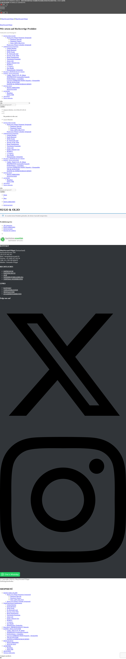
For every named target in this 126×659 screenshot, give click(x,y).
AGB (5, 275)
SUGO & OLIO (12, 89)
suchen (2, 106)
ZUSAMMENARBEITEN (12, 294)
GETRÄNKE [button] (6, 91)
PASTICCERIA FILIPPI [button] (9, 36)
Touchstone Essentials (14, 59)
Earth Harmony (11, 50)
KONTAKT (7, 288)
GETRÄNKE (7, 646)
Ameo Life (10, 61)
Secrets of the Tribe (13, 55)
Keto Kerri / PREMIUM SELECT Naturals (14, 71)
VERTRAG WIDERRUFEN (13, 279)
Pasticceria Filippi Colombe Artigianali (19, 45)
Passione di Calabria (9, 230)
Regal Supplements (13, 57)
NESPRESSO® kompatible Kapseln (18, 77)
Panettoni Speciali (16, 39)
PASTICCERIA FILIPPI (10, 593)
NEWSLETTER (8, 292)
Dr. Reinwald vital (12, 54)
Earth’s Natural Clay (13, 63)
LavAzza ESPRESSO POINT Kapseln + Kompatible (23, 80)
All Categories (7, 225)
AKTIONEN (6, 96)
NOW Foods (11, 52)
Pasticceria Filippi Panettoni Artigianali (19, 594)
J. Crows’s (10, 66)
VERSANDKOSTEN (10, 290)
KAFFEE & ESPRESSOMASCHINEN (19, 84)
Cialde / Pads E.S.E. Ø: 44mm (16, 75)
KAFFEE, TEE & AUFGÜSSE (12, 629)
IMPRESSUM (8, 271)
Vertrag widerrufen (8, 98)
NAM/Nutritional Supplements (12, 603)
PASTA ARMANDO (13, 87)
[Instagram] (63, 571)
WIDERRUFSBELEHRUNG (13, 277)
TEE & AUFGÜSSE (13, 82)
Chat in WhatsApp (12, 574)
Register (10, 119)
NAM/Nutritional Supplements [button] (10, 46)
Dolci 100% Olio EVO (17, 43)
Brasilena (10, 93)
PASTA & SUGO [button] (7, 86)
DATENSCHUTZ (9, 273)
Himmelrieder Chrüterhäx (15, 70)
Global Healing (11, 48)
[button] (63, 8)
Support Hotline (8, 110)
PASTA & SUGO (8, 641)
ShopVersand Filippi (6, 25)
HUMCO (10, 64)
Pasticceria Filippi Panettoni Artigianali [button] (19, 38)
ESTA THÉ (10, 95)
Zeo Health (10, 68)
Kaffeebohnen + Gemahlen (15, 79)
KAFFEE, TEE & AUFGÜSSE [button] (11, 73)
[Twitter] (63, 427)
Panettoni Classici (15, 41)
